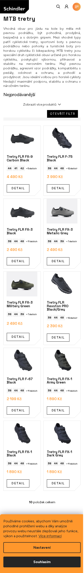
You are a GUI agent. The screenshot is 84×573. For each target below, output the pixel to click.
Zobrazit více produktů (39, 104)
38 (49, 168)
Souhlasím (42, 562)
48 (62, 168)
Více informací (50, 536)
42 (22, 168)
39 (62, 241)
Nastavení (42, 547)
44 (9, 168)
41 (15, 168)
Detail (18, 188)
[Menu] (77, 7)
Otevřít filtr (62, 114)
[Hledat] (58, 6)
